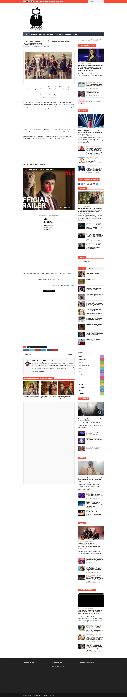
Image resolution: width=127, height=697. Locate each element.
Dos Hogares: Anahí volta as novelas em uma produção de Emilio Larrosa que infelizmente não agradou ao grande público (94, 628)
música (100, 82)
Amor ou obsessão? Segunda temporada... (65, 397)
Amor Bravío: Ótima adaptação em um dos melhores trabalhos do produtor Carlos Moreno (94, 296)
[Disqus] (49, 424)
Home (24, 39)
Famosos (79, 476)
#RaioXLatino (82, 381)
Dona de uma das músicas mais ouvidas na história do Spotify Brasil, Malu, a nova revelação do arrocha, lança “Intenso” (94, 168)
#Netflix (39, 39)
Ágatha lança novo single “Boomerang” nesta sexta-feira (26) (94, 495)
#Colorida (80, 206)
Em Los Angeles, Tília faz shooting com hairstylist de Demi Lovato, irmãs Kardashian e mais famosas (94, 504)
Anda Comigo (85, 417)
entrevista (91, 129)
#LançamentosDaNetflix (32, 39)
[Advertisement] (49, 119)
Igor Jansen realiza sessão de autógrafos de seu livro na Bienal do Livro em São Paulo (90, 479)
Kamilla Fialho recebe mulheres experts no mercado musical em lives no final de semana (94, 513)
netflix (42, 39)
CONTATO (68, 34)
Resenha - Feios (90, 279)
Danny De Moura (82, 72)
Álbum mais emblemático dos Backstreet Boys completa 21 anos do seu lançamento (94, 86)
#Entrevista (80, 129)
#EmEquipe (81, 362)
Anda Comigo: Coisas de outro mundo (89, 419)
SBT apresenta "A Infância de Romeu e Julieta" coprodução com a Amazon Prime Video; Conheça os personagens (94, 568)
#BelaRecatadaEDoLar (81, 63)
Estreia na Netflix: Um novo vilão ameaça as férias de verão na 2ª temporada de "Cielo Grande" (94, 579)
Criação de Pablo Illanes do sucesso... (48, 397)
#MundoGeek (82, 371)
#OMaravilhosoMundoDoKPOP (86, 378)
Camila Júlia (82, 213)
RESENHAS (34, 34)
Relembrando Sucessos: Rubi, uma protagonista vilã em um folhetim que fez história (94, 326)
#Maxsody (81, 368)
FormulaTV (65, 104)
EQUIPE (75, 34)
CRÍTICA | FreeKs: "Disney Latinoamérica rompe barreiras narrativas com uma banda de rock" (89, 544)
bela (86, 63)
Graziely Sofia (90, 154)
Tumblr (49, 350)
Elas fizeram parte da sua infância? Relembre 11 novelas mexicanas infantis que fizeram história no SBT (94, 303)
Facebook (26, 350)
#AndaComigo (82, 359)
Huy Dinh (52, 695)
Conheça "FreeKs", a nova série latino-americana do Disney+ (94, 560)
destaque (87, 129)
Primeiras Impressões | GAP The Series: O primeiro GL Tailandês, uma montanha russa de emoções (93, 246)
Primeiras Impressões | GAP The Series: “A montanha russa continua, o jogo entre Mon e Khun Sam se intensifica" (94, 226)
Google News (55, 279)
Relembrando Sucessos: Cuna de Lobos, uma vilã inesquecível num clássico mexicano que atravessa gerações (90, 611)
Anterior (28, 354)
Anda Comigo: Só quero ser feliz (94, 447)
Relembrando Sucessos (89, 608)
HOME (27, 34)
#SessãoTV (81, 384)
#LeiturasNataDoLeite (84, 365)
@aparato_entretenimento (49, 97)
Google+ (38, 350)
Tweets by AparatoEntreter (58, 666)
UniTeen (91, 147)
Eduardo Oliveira (82, 615)
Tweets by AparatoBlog (83, 261)
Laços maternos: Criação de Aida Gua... (31, 397)
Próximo (70, 354)
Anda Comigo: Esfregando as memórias (94, 432)
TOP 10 (82, 268)
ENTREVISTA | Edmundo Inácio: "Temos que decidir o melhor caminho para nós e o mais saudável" (90, 132)
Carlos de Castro (90, 162)
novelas (94, 566)
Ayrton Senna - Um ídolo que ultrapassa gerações (93, 93)
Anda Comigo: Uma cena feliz (94, 439)
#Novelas (88, 566)
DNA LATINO (59, 34)
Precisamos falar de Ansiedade (94, 100)
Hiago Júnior (27, 46)
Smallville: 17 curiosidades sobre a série (93, 340)
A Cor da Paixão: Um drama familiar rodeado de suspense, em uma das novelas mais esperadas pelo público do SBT (94, 311)
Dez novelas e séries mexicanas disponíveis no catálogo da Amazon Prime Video (94, 288)
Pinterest (56, 350)
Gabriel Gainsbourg (83, 135)
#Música (95, 82)
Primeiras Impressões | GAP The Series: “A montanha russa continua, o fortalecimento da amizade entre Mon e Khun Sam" (94, 236)
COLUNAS (50, 34)
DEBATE (91, 268)
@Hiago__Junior (69, 285)
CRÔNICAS (42, 34)
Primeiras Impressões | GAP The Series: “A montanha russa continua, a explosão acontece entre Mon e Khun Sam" (90, 210)
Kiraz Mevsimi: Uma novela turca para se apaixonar (93, 272)
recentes (89, 63)
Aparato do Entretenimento (42, 360)
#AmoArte (81, 356)
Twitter (32, 350)
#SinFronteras (82, 387)
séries (97, 558)
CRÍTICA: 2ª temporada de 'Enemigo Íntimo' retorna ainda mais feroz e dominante (94, 333)
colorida (83, 206)
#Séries (87, 558)
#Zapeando (81, 393)
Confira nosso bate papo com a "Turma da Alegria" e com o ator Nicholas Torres (94, 160)
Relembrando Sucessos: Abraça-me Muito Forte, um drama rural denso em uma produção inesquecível (94, 318)
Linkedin (44, 350)
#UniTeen (92, 146)
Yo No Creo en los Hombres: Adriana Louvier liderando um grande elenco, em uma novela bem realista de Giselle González (94, 648)
